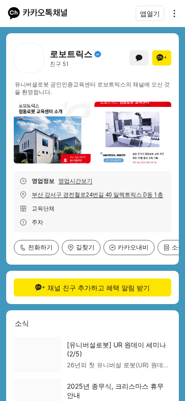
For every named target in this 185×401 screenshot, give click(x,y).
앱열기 (150, 14)
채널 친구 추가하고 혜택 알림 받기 (98, 288)
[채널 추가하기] (161, 58)
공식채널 (98, 54)
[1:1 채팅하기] (139, 58)
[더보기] (171, 13)
